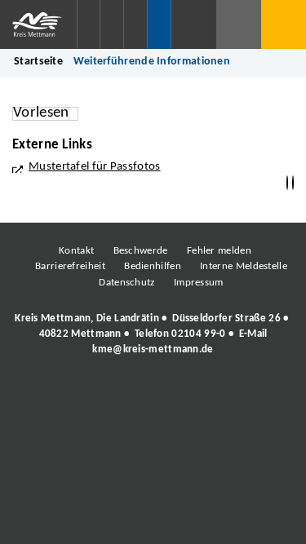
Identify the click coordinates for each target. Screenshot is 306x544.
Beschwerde (140, 250)
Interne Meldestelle (243, 266)
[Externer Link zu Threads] (114, 394)
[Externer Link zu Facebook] (40, 394)
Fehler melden (219, 250)
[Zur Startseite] (38, 24)
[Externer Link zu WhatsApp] (224, 394)
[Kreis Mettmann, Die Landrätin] (153, 334)
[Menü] (283, 24)
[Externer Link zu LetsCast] (261, 394)
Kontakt (76, 250)
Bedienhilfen (152, 266)
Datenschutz (126, 282)
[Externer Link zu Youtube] (187, 394)
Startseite (38, 61)
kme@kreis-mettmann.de (152, 349)
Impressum (199, 282)
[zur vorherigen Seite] (287, 183)
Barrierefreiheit (70, 266)
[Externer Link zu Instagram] (77, 394)
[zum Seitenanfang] (293, 183)
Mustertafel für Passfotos (95, 167)
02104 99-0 (198, 334)
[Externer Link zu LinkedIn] (151, 394)
